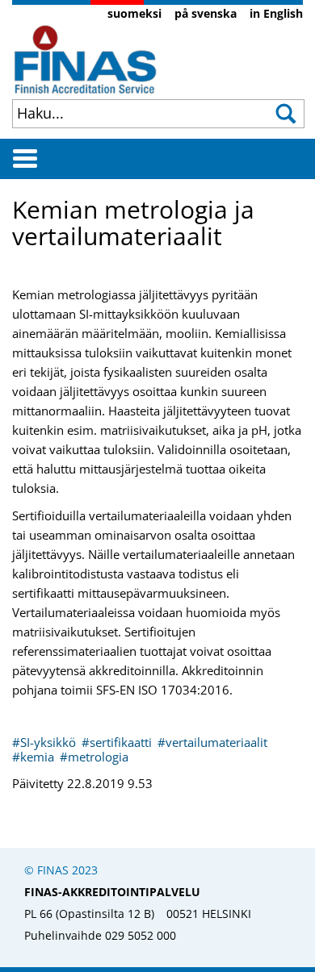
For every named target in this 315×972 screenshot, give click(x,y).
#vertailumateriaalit (212, 742)
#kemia (34, 757)
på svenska (205, 13)
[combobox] (133, 113)
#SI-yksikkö (45, 742)
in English (276, 13)
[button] (287, 113)
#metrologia (94, 757)
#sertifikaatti (118, 742)
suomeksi (134, 13)
